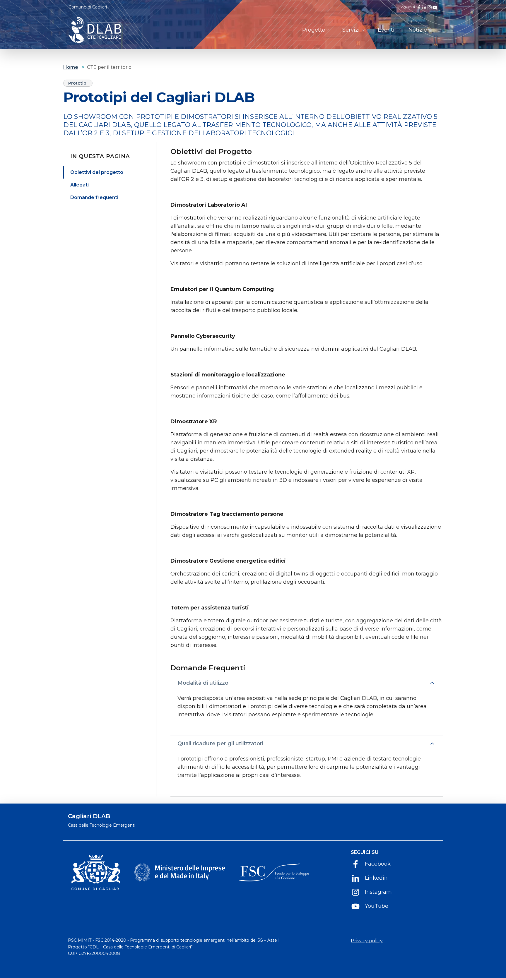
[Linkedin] (424, 7)
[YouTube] (434, 7)
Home (70, 67)
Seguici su (364, 852)
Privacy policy (367, 940)
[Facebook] (419, 7)
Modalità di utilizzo (202, 683)
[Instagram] (429, 7)
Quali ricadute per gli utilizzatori (220, 743)
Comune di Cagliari (88, 7)
